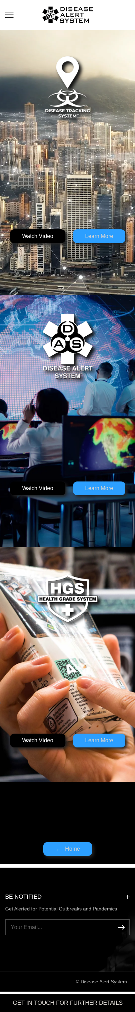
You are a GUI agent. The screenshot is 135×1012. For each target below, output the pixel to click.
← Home (67, 849)
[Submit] (121, 927)
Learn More (99, 236)
